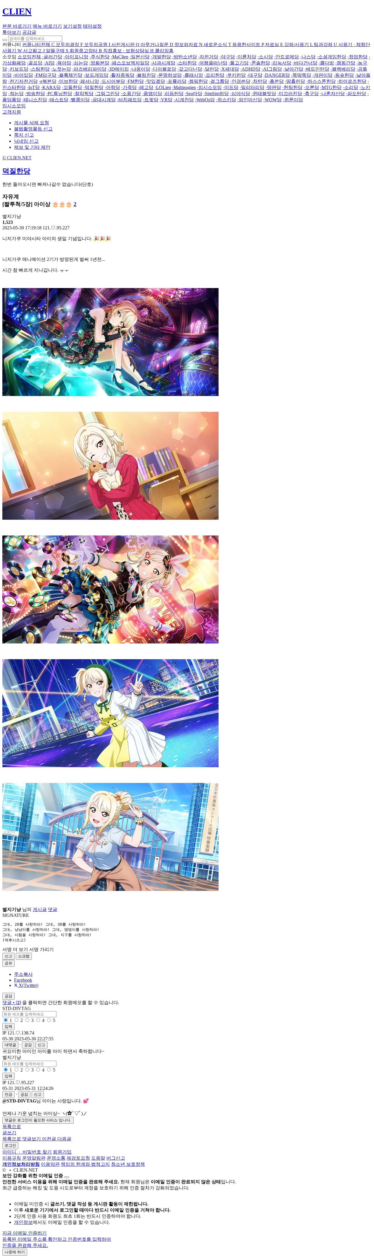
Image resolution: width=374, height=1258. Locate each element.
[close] (66, 1177)
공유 (8, 963)
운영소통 (56, 1158)
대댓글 (10, 1045)
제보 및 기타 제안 (32, 147)
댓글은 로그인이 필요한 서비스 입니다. (38, 1120)
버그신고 (115, 1158)
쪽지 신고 (24, 134)
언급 (8, 1094)
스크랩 (24, 956)
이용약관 (50, 1164)
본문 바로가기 (17, 26)
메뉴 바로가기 (47, 26)
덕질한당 (16, 171)
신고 (8, 956)
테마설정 (92, 26)
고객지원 (11, 111)
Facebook (23, 980)
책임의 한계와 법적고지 (85, 1164)
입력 (8, 1026)
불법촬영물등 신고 (33, 128)
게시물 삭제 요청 (31, 122)
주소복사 (23, 974)
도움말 (98, 1158)
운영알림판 (34, 1158)
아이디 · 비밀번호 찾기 (27, 1151)
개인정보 (23, 1222)
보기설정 (72, 26)
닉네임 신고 (26, 141)
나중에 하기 (15, 1252)
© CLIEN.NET (17, 157)
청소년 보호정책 (128, 1164)
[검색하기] (4, 40)
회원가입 (62, 1151)
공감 (28, 1045)
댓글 (52, 909)
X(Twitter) (28, 985)
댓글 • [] (11, 1002)
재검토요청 (78, 1158)
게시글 (40, 909)
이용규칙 (11, 1158)
